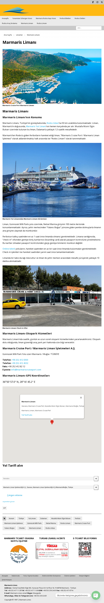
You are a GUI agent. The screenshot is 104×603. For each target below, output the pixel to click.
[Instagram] (97, 2)
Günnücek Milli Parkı (34, 523)
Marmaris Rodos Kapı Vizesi (46, 18)
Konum (11, 518)
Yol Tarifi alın (27, 415)
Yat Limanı (32, 518)
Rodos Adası (53, 123)
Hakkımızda (16, 576)
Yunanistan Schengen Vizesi (22, 18)
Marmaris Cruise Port (82, 523)
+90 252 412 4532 (20, 363)
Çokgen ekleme (14, 495)
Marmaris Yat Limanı (36, 126)
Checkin (22, 528)
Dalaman (43, 518)
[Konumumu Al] (96, 478)
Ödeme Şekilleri (69, 576)
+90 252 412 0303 (20, 359)
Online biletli (9, 248)
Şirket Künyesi (7, 580)
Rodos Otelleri (80, 18)
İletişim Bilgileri (84, 576)
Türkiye (21, 518)
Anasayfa (5, 18)
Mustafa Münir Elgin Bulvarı (61, 518)
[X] (102, 2)
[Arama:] (88, 28)
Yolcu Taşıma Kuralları (30, 576)
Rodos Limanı (42, 23)
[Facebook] (93, 2)
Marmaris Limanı (27, 23)
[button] (52, 422)
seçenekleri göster (9, 501)
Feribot (77, 518)
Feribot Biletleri (65, 18)
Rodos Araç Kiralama (9, 23)
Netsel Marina (51, 523)
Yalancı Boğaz (9, 528)
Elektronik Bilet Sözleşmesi (51, 576)
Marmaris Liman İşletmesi (13, 523)
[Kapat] (81, 398)
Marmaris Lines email (18, 593)
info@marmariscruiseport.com (26, 369)
